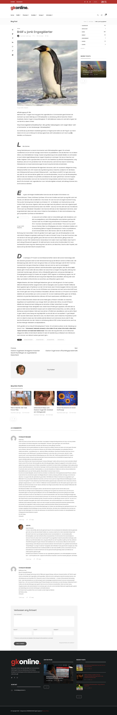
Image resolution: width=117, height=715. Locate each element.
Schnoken (49, 15)
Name (15, 629)
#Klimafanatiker (39, 339)
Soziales (33, 15)
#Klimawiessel (61, 339)
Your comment (18, 614)
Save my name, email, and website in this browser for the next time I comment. (34, 638)
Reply (32, 519)
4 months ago (49, 680)
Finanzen (25, 15)
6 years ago (65, 412)
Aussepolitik (94, 25)
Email (35, 629)
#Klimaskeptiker (50, 339)
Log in (95, 1)
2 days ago (85, 74)
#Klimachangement (28, 339)
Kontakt (13, 2)
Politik (17, 15)
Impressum (19, 2)
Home (12, 15)
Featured (15, 403)
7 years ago (28, 36)
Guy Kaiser (22, 36)
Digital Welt (94, 28)
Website (56, 629)
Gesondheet (62, 403)
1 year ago (18, 412)
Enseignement (94, 38)
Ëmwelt (94, 35)
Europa (41, 15)
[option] (21, 402)
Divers (18, 28)
